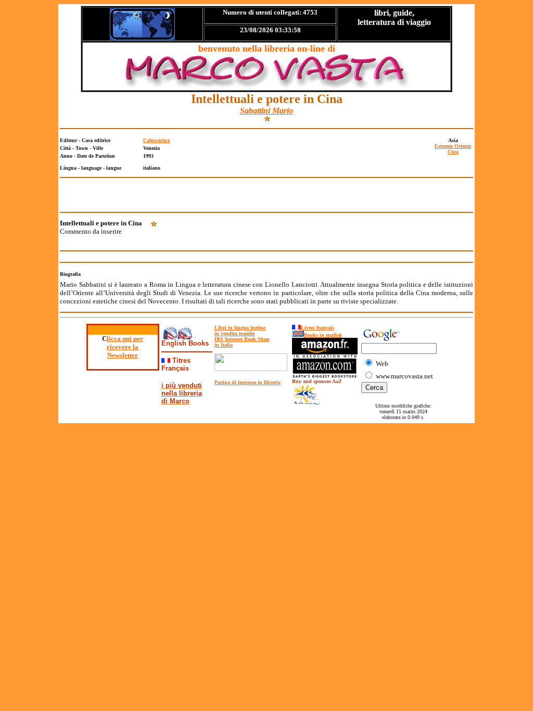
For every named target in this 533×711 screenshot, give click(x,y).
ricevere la (122, 347)
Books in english (323, 335)
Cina (453, 152)
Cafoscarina (156, 140)
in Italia (223, 345)
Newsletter (122, 355)
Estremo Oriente (453, 146)
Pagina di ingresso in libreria (247, 382)
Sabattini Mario (266, 110)
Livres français (317, 328)
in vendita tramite (234, 333)
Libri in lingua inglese (239, 328)
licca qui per (125, 338)
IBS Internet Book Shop (242, 339)
